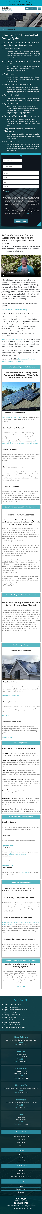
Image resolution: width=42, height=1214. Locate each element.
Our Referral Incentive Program (21, 1176)
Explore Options (7, 737)
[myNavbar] (39, 8)
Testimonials (21, 1161)
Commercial (21, 1139)
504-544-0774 (23, 1044)
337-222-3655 (23, 1107)
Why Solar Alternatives (21, 1136)
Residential (21, 1142)
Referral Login (30, 4)
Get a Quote (21, 986)
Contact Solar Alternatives (10, 695)
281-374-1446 (23, 1093)
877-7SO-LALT (21, 4)
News (21, 1155)
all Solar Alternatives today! (18, 854)
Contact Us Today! (8, 845)
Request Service (21, 1173)
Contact (21, 1170)
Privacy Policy (27, 190)
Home (21, 1186)
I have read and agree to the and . (22, 191)
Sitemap (21, 1192)
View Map (21, 1042)
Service (21, 1145)
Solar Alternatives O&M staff (11, 339)
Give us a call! (25, 872)
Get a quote (31, 8)
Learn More (5, 715)
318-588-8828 (23, 1078)
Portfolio (21, 1158)
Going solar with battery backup (12, 417)
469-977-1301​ (23, 1124)
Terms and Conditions (16, 1208)
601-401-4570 (23, 1061)
